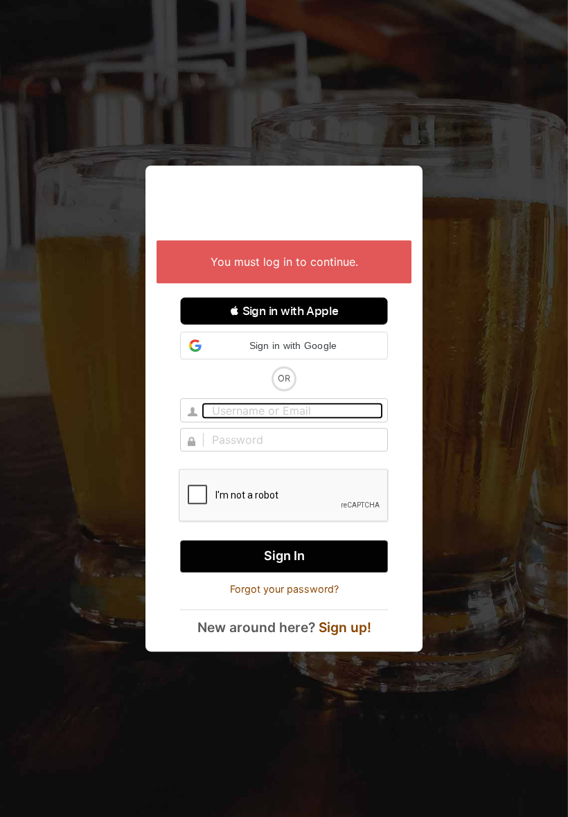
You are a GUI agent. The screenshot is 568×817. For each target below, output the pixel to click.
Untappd (284, 204)
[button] (284, 311)
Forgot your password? (284, 589)
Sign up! (345, 627)
